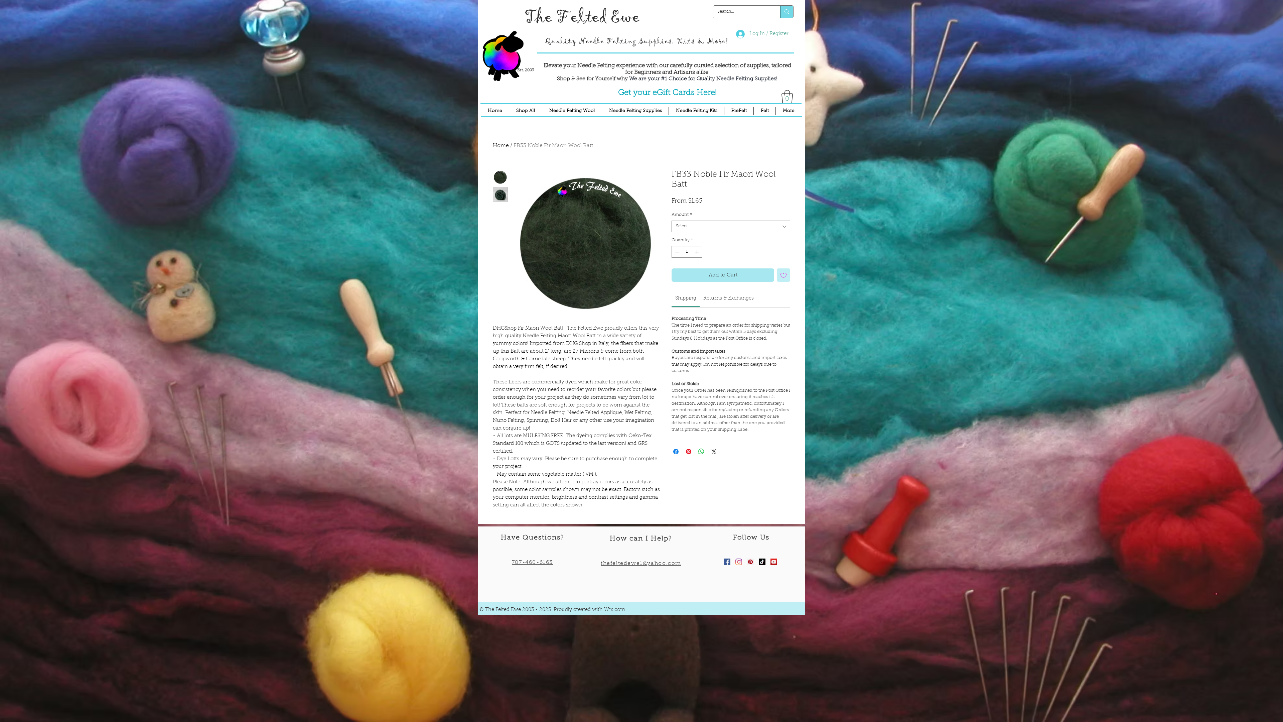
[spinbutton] (687, 252)
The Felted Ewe (582, 17)
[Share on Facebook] (676, 452)
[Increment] (698, 252)
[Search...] (786, 12)
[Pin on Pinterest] (689, 452)
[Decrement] (677, 252)
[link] (685, 298)
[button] (787, 96)
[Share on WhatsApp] (701, 452)
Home (501, 145)
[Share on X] (714, 452)
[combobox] (731, 226)
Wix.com (614, 609)
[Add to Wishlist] (783, 275)
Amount (682, 215)
